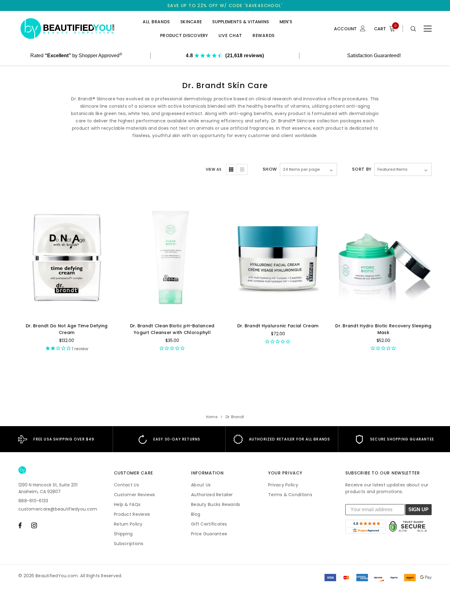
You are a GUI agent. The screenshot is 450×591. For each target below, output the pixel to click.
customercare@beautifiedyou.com (57, 509)
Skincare (191, 21)
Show (270, 169)
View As (213, 169)
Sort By (362, 169)
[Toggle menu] (428, 29)
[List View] (242, 169)
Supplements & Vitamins (240, 21)
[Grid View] (231, 169)
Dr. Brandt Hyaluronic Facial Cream (278, 326)
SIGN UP (418, 509)
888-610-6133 (33, 501)
